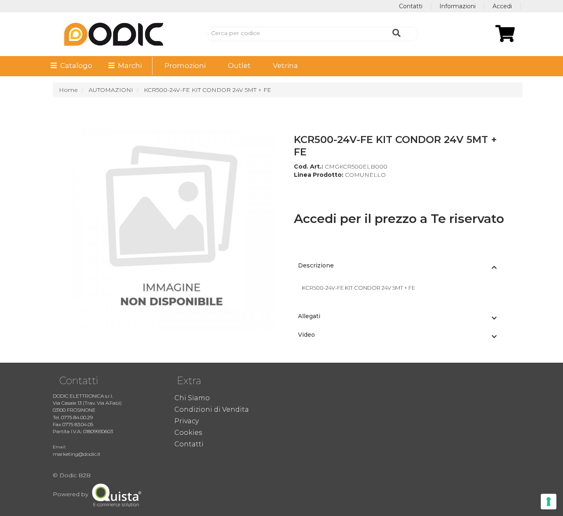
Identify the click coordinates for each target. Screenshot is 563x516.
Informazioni (457, 6)
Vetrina (285, 65)
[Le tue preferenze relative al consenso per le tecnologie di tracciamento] (548, 501)
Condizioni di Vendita (211, 409)
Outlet (239, 65)
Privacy (186, 421)
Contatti (410, 6)
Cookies (188, 432)
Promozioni (185, 65)
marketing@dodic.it (77, 454)
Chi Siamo (192, 398)
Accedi (502, 6)
